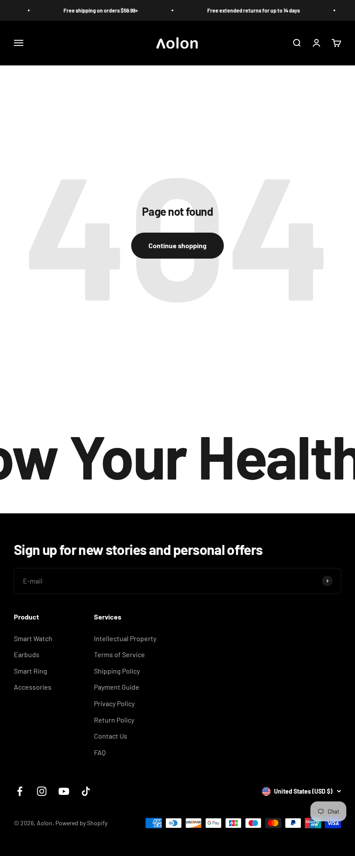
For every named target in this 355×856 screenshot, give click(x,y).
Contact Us (110, 736)
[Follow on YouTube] (64, 791)
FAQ (100, 752)
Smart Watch (33, 638)
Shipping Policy (117, 671)
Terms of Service (119, 654)
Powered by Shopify (81, 823)
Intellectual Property (125, 638)
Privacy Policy (114, 703)
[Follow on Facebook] (20, 791)
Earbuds (26, 654)
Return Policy (114, 720)
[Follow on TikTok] (86, 791)
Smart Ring (30, 671)
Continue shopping (177, 245)
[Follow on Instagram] (42, 791)
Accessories (33, 687)
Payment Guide (116, 687)
